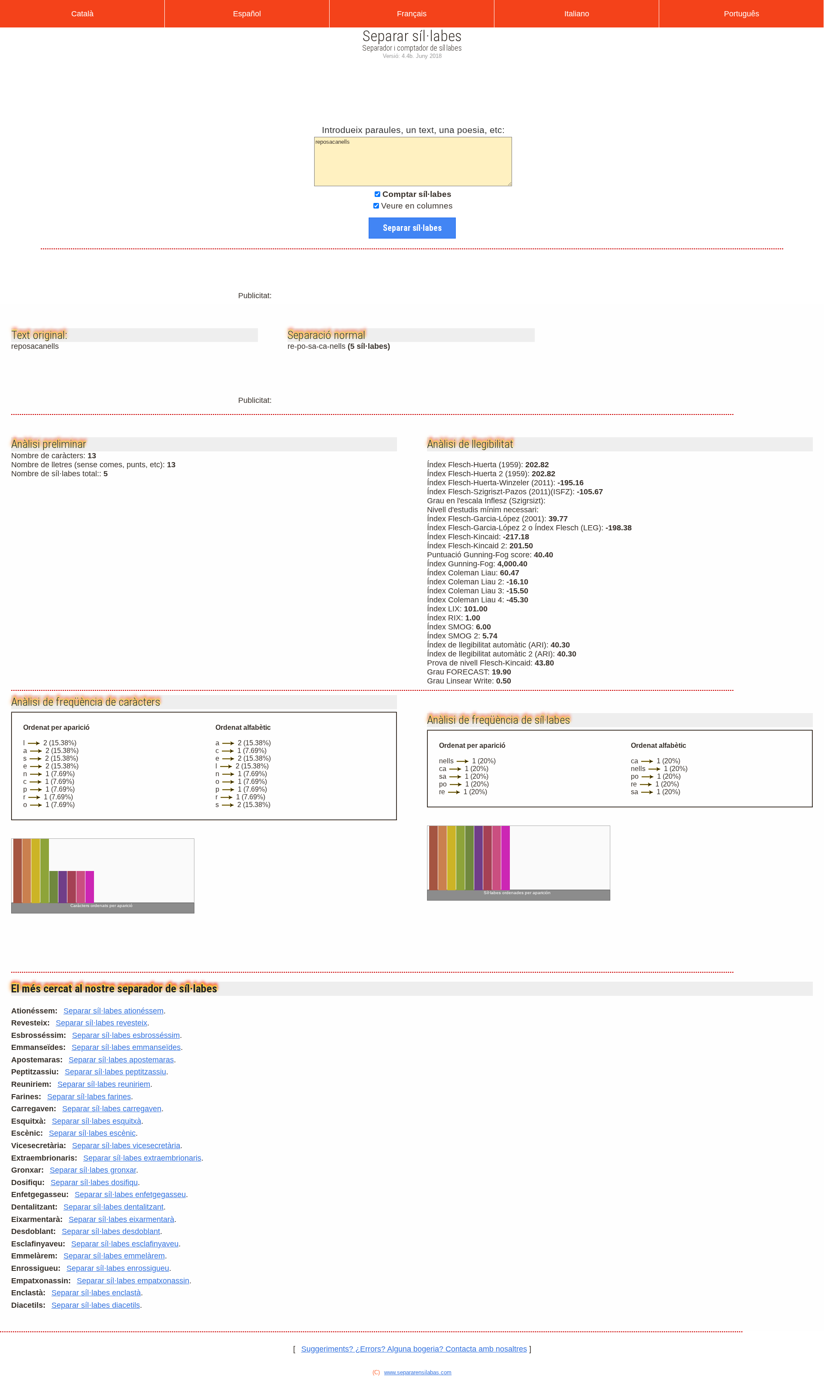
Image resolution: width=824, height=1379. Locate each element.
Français (412, 13)
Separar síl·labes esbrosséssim (126, 1035)
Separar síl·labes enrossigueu (118, 1268)
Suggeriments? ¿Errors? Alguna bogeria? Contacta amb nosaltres (414, 1349)
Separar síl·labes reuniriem (104, 1084)
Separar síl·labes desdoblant (111, 1231)
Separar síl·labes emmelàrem (114, 1256)
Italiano (576, 13)
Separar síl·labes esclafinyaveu (125, 1244)
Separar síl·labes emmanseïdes (126, 1047)
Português (741, 13)
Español (247, 13)
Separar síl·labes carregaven (111, 1108)
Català (82, 13)
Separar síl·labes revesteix (101, 1023)
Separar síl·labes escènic (92, 1133)
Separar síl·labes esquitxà (96, 1121)
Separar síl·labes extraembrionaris (142, 1158)
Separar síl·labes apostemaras (121, 1059)
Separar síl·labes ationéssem (114, 1011)
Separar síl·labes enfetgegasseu (130, 1194)
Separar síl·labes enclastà (96, 1292)
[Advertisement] (412, 90)
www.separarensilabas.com (417, 1372)
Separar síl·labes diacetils (96, 1305)
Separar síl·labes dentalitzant (114, 1207)
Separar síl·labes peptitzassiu (115, 1072)
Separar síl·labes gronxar (93, 1170)
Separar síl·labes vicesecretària (126, 1145)
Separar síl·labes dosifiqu (94, 1182)
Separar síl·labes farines (89, 1096)
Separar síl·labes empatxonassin (133, 1280)
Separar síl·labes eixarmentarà (121, 1219)
